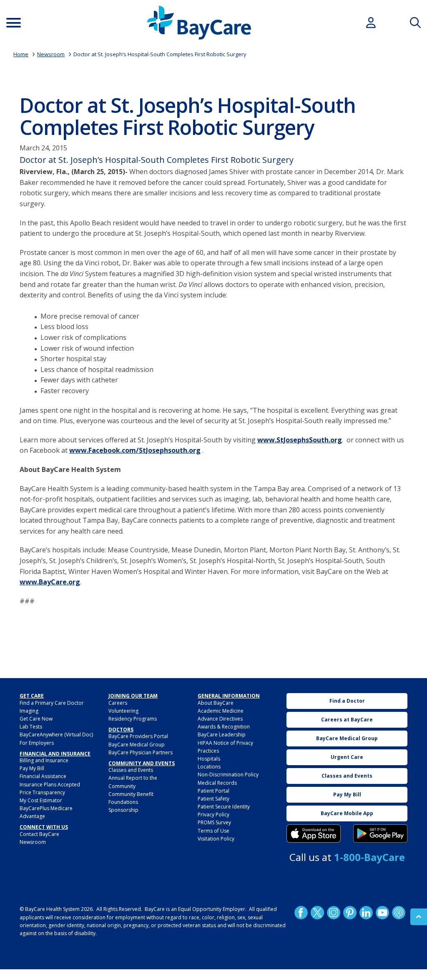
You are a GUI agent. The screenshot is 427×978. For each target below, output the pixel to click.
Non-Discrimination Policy (228, 774)
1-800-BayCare (369, 857)
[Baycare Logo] (199, 22)
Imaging (29, 710)
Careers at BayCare (347, 719)
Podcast (398, 912)
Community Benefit (130, 794)
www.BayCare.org (50, 581)
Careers (117, 702)
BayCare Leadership (222, 734)
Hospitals (209, 758)
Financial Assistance (43, 776)
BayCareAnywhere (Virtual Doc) (56, 734)
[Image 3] (313, 833)
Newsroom (51, 54)
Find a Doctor (347, 700)
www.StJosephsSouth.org (299, 439)
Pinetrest (350, 912)
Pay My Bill (32, 768)
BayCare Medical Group (136, 744)
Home (20, 54)
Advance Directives (220, 718)
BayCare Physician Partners (140, 752)
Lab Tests (31, 726)
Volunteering (123, 710)
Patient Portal (213, 790)
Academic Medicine (221, 710)
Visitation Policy (216, 838)
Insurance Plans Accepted (50, 784)
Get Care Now (36, 718)
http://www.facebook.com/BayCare (301, 912)
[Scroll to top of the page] (418, 916)
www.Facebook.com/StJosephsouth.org (135, 450)
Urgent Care (347, 757)
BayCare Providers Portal (138, 736)
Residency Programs (132, 718)
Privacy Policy (213, 814)
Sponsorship (123, 809)
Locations (209, 766)
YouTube (382, 912)
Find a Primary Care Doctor (52, 702)
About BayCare (216, 702)
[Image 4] (380, 833)
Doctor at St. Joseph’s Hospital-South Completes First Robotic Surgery (159, 54)
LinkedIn (366, 912)
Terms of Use (213, 830)
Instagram (333, 912)
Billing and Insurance (44, 760)
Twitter (317, 912)
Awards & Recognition (224, 726)
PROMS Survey (214, 822)
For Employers (37, 742)
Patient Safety (213, 798)
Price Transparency (42, 792)
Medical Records (217, 782)
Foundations (123, 802)
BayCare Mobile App (347, 813)
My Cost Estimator (41, 800)
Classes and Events (130, 769)
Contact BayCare (39, 834)
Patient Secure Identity (224, 806)
